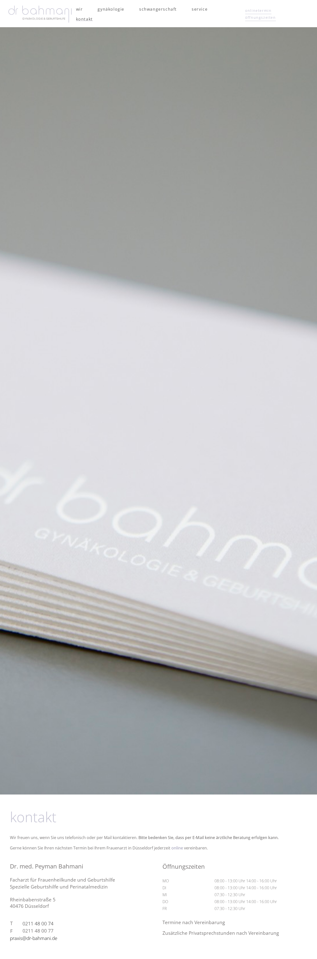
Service (200, 9)
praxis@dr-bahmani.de (33, 938)
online (177, 848)
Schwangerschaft (158, 9)
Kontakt (84, 19)
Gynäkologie (111, 9)
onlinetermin (258, 10)
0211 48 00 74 (38, 923)
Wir (79, 9)
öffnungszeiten (260, 17)
